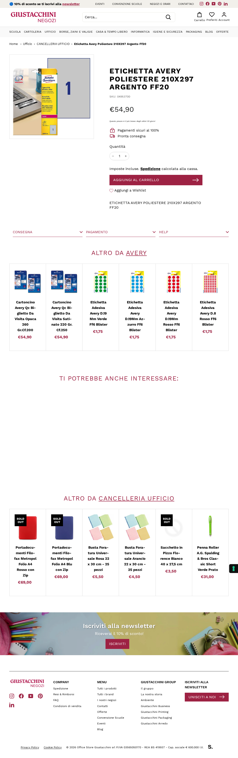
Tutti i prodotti (106, 688)
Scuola (15, 31)
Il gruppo (147, 688)
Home (13, 44)
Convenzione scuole (127, 4)
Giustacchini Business (155, 706)
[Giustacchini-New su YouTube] (30, 695)
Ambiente (147, 700)
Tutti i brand (105, 694)
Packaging (194, 31)
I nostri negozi (106, 700)
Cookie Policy (53, 747)
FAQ (56, 700)
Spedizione (150, 169)
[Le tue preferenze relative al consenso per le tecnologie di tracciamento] (233, 568)
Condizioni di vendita (67, 706)
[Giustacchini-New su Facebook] (21, 695)
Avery (136, 253)
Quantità (117, 146)
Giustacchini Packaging (156, 717)
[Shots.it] (212, 747)
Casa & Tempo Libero (112, 31)
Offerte (222, 31)
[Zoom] (52, 96)
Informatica (140, 31)
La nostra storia (151, 694)
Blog (209, 31)
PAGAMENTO (97, 232)
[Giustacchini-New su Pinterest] (40, 695)
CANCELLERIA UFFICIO (53, 44)
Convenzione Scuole (110, 717)
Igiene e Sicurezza (167, 31)
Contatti (102, 706)
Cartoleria (32, 31)
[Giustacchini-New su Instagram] (11, 695)
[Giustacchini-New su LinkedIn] (11, 704)
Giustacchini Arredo (154, 723)
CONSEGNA (22, 232)
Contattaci (186, 4)
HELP (163, 232)
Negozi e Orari (160, 4)
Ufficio (50, 31)
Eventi (99, 4)
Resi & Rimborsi (63, 694)
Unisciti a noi (202, 697)
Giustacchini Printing (155, 712)
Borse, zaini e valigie (76, 31)
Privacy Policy (30, 747)
